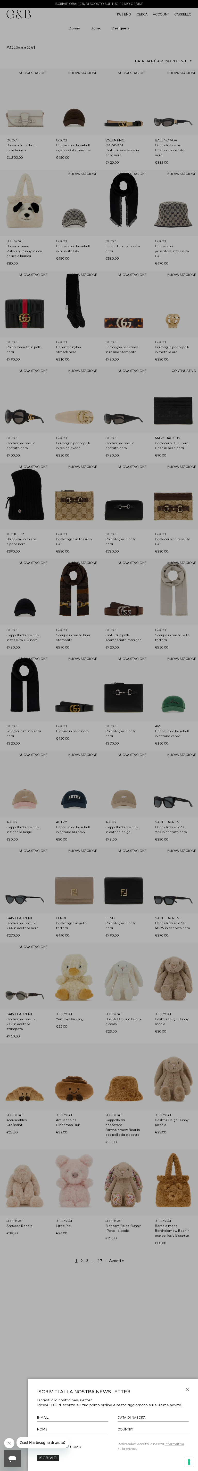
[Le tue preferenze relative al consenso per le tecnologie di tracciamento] (189, 1462)
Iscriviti (48, 1458)
